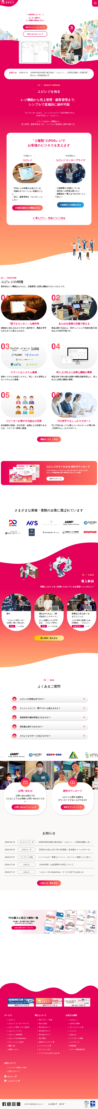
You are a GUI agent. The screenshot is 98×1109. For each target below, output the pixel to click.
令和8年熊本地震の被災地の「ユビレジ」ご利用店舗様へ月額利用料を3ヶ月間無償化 (58, 74)
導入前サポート (45, 1027)
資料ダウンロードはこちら (34, 27)
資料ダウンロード (71, 807)
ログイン (10, 1076)
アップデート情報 (26, 857)
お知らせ (25, 849)
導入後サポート (45, 1034)
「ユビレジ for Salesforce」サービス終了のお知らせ (61, 872)
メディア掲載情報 (76, 1049)
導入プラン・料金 (45, 1019)
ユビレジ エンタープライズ (18, 1023)
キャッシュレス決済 (15, 1042)
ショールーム (44, 1045)
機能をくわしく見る (49, 439)
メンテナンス (75, 1042)
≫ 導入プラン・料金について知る (49, 218)
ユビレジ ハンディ (15, 1031)
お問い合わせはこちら (34, 34)
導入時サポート (45, 1031)
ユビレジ (11, 1019)
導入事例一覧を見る (49, 638)
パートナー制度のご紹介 (17, 1067)
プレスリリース (25, 842)
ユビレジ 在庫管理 (15, 1034)
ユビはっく (74, 1019)
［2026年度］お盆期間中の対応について (56, 864)
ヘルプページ (12, 1081)
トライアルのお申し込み (48, 1053)
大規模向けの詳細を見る (70, 204)
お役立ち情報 (75, 1023)
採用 (60, 1104)
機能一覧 (11, 1045)
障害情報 (73, 1045)
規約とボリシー (14, 1071)
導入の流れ (43, 1023)
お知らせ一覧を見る (49, 883)
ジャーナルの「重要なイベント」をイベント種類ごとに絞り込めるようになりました (65, 857)
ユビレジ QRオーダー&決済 (18, 1027)
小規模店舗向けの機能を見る (27, 207)
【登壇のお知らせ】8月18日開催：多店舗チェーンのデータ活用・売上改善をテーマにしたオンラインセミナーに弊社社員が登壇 (65, 849)
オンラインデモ (45, 1049)
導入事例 (42, 1038)
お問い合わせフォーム (24, 807)
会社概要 (51, 1104)
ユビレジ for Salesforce (17, 1038)
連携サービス (13, 1049)
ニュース (73, 1031)
